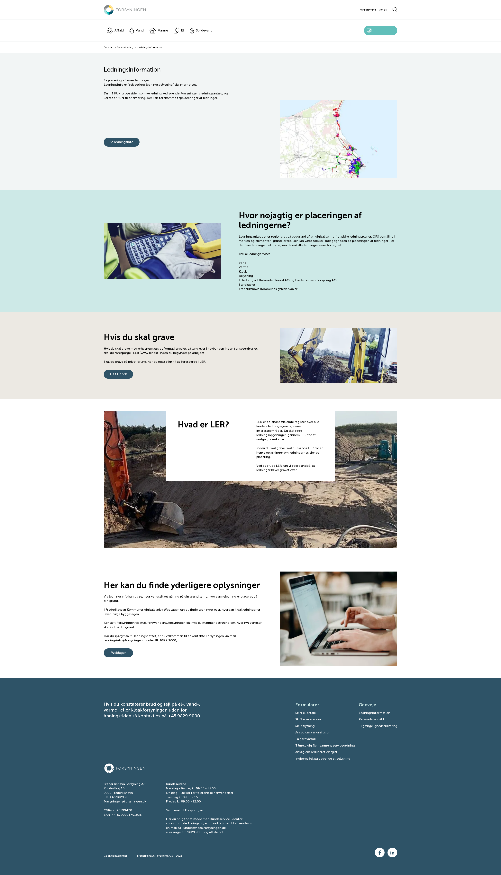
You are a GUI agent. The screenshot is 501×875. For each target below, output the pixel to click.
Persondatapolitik (372, 719)
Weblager (118, 653)
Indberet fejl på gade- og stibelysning (322, 758)
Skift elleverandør (308, 719)
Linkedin (392, 852)
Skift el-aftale (305, 713)
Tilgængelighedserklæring (378, 726)
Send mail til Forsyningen (184, 810)
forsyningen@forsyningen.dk (125, 801)
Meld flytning (305, 726)
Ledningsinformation (374, 713)
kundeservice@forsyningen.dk (204, 828)
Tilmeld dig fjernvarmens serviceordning (325, 745)
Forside (108, 47)
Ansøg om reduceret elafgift (316, 752)
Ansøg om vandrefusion (312, 732)
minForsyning (368, 9)
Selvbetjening (125, 47)
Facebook (380, 852)
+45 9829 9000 (121, 797)
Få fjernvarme (305, 739)
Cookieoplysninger (115, 855)
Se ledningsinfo (121, 142)
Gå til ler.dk (118, 374)
